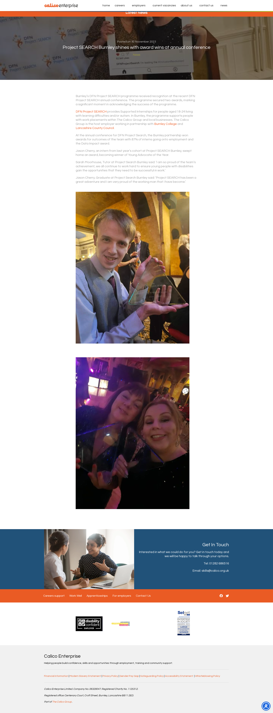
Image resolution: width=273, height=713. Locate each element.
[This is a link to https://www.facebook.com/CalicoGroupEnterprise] (221, 596)
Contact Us (206, 5)
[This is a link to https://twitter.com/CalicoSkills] (227, 596)
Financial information (56, 676)
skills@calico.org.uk (215, 570)
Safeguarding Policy (152, 676)
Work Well (75, 595)
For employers (121, 595)
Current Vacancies (164, 5)
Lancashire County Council (95, 128)
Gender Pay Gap (129, 676)
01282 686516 (219, 563)
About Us (186, 5)
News (224, 5)
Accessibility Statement (179, 676)
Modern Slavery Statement (85, 676)
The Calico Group (62, 702)
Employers (139, 5)
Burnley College (165, 124)
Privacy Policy (110, 676)
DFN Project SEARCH (91, 111)
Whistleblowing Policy (207, 676)
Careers (120, 5)
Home (106, 5)
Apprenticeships (97, 595)
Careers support (54, 595)
